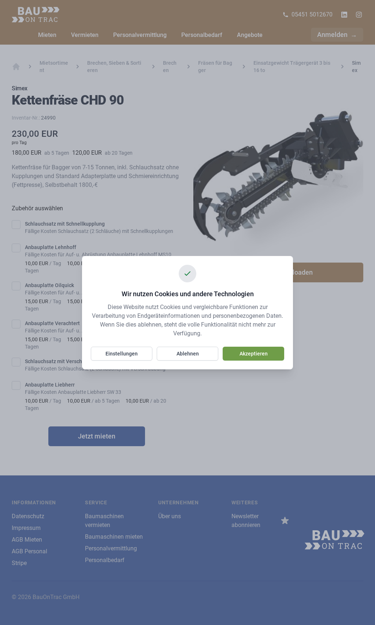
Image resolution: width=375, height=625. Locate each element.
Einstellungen (121, 354)
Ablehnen (188, 354)
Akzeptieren (254, 354)
